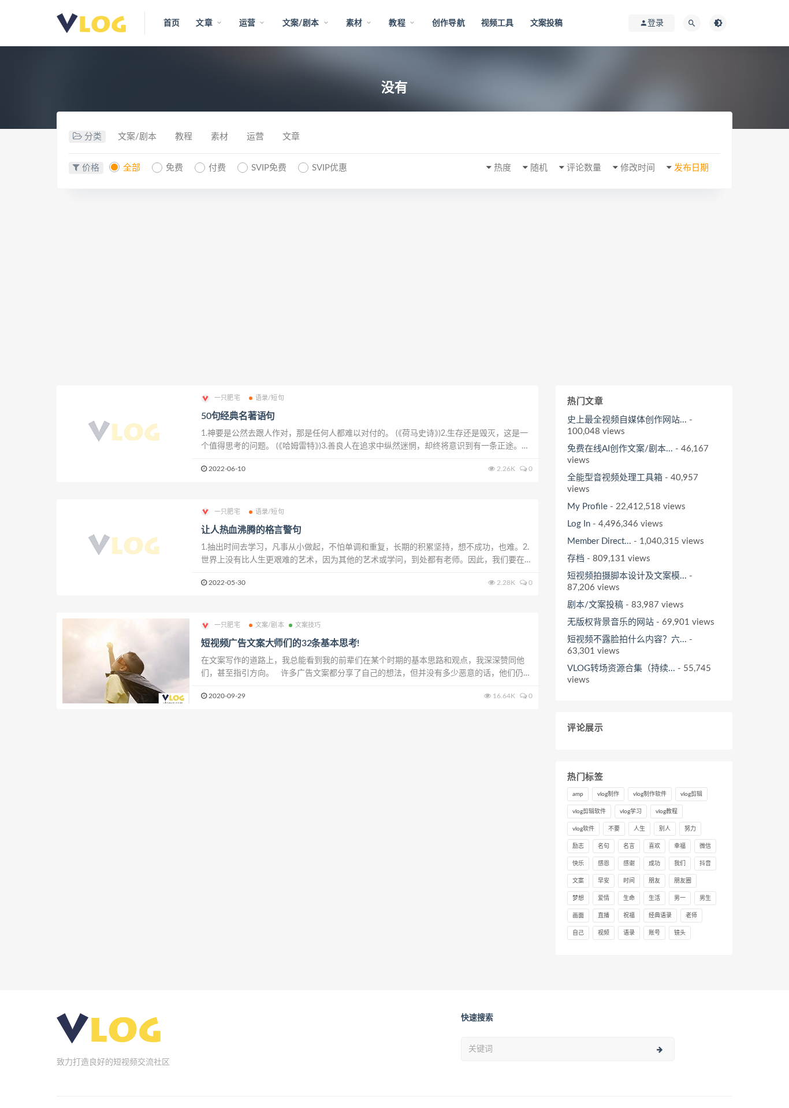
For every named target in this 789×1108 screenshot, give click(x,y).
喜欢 (654, 846)
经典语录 (660, 915)
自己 (578, 933)
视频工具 (497, 23)
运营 (255, 136)
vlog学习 (631, 811)
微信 (705, 846)
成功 (654, 863)
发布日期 (691, 168)
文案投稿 (546, 23)
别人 (665, 829)
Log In (578, 524)
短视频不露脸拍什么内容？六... (627, 639)
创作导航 (448, 23)
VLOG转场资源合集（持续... (621, 668)
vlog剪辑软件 (589, 811)
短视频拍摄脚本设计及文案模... (627, 576)
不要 (614, 829)
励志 (578, 846)
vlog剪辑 (691, 794)
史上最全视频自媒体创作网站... (627, 420)
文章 (291, 136)
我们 (680, 863)
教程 (183, 136)
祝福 (629, 915)
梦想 (578, 898)
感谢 (629, 863)
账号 (654, 933)
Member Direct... (599, 541)
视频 (603, 933)
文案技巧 (308, 625)
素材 (219, 136)
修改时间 (637, 168)
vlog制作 (608, 794)
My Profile (587, 506)
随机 (539, 168)
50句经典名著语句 (238, 416)
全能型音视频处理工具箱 (615, 477)
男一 (680, 898)
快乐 (578, 863)
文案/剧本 (137, 136)
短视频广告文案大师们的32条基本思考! (280, 643)
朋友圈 (682, 881)
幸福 (680, 846)
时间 (629, 881)
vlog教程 (667, 811)
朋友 (654, 881)
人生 (639, 829)
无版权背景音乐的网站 (610, 622)
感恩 (603, 863)
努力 (690, 829)
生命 (629, 898)
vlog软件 (583, 829)
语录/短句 (269, 398)
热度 (502, 168)
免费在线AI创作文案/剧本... (620, 448)
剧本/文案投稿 (595, 605)
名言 (629, 846)
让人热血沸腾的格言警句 (251, 530)
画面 (578, 915)
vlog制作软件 (650, 794)
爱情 (603, 898)
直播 (603, 915)
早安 (603, 881)
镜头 (680, 933)
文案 (578, 881)
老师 (691, 915)
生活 (654, 898)
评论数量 (584, 168)
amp (577, 794)
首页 (171, 23)
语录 (629, 933)
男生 (705, 898)
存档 (576, 558)
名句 (603, 846)
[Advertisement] (394, 287)
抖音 (705, 863)
